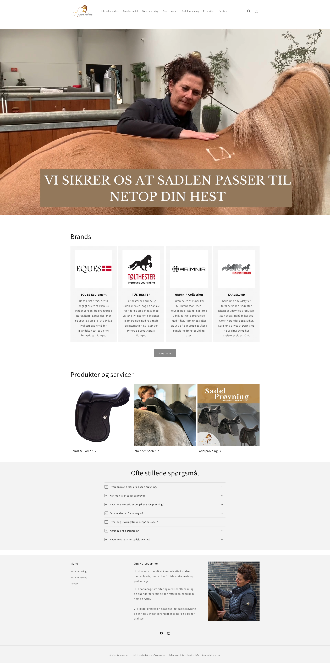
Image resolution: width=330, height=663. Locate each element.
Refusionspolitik (176, 655)
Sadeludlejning (78, 577)
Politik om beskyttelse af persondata (149, 655)
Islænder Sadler (145, 451)
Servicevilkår (193, 655)
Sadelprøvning (207, 451)
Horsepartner (123, 655)
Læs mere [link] (165, 353)
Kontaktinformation (211, 655)
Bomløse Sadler (81, 451)
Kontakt (74, 583)
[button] (249, 11)
